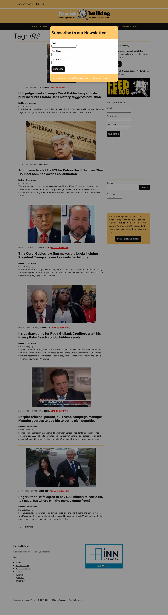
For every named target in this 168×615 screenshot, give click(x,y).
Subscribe (58, 69)
